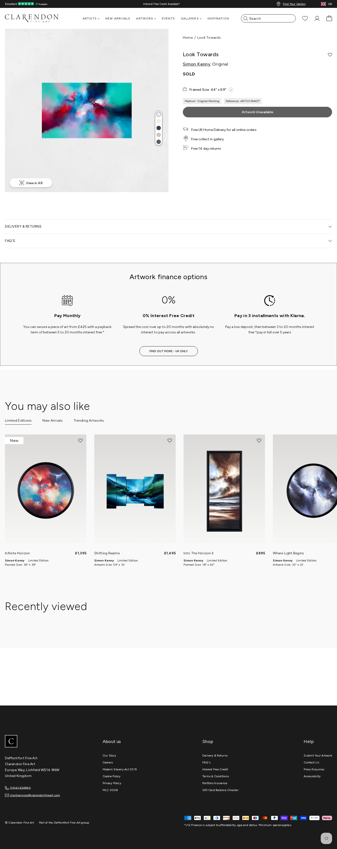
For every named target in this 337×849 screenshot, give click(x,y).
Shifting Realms (107, 553)
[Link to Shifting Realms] (135, 491)
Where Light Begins (288, 553)
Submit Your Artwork (318, 755)
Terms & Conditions (215, 776)
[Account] (317, 18)
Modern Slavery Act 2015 (120, 769)
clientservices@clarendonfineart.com (35, 795)
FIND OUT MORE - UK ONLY (169, 351)
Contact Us (311, 762)
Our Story (109, 755)
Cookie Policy (112, 776)
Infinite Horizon (17, 553)
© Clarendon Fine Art (19, 822)
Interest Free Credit (215, 769)
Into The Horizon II (198, 553)
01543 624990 (20, 787)
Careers (108, 762)
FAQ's (206, 762)
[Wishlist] (305, 18)
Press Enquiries (314, 769)
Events (168, 18)
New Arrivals (117, 18)
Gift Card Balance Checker (220, 790)
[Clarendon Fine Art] (42, 741)
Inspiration (218, 18)
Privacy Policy (112, 783)
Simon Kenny (196, 64)
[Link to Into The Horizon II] (224, 491)
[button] (158, 114)
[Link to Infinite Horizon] (45, 491)
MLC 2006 (110, 790)
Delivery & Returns (214, 755)
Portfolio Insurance (214, 783)
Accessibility (312, 776)
